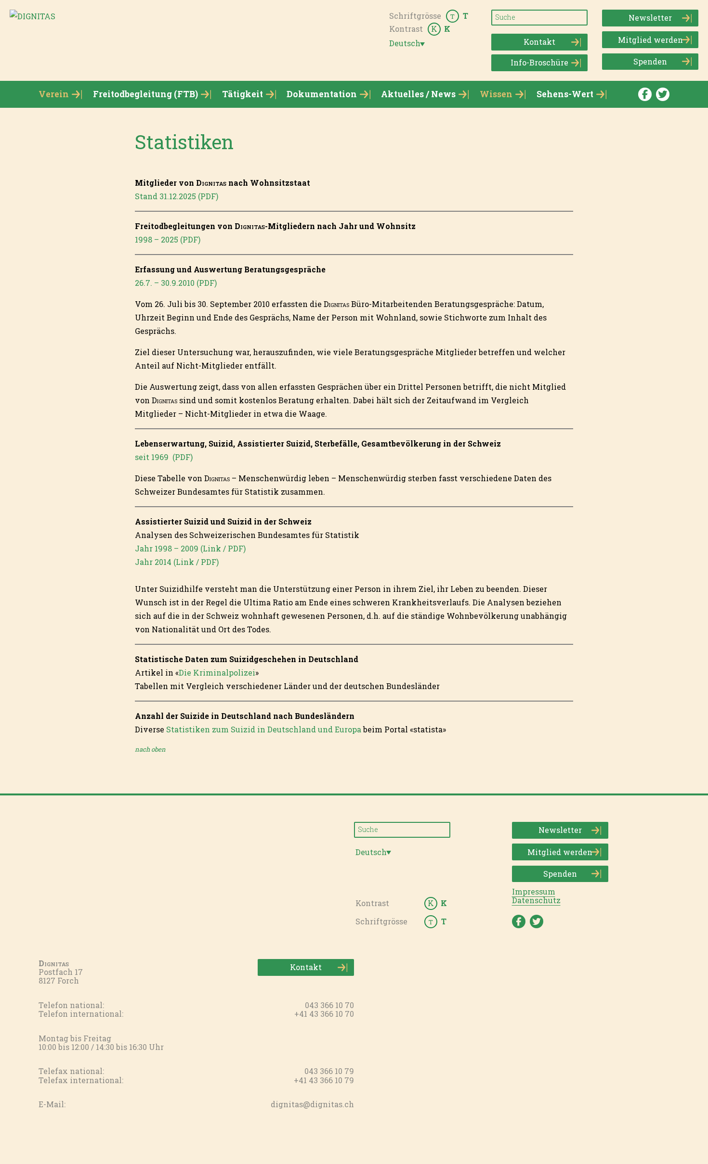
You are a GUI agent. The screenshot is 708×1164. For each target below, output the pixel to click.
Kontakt (539, 42)
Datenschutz (536, 900)
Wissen (496, 94)
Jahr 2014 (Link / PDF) (177, 562)
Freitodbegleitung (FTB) (145, 94)
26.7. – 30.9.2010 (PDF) (176, 283)
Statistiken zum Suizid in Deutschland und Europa (263, 729)
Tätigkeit (242, 94)
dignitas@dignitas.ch (312, 1104)
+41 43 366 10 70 (324, 1014)
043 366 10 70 (329, 1005)
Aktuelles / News (418, 94)
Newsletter (650, 18)
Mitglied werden (650, 40)
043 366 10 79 (329, 1071)
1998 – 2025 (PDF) (167, 239)
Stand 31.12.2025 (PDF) (176, 196)
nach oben (150, 749)
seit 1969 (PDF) (164, 457)
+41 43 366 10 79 (324, 1080)
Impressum (533, 891)
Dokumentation (322, 94)
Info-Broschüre (539, 62)
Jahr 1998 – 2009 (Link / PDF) (190, 548)
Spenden (650, 61)
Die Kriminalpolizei (217, 672)
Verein (54, 94)
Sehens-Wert (565, 94)
